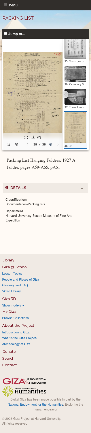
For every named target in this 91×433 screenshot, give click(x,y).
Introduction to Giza (16, 332)
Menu (13, 5)
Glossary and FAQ (15, 285)
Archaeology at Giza (16, 344)
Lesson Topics (12, 273)
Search (8, 358)
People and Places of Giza (20, 279)
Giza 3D (9, 299)
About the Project (18, 325)
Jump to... (16, 34)
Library (8, 260)
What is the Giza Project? (20, 338)
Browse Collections (15, 318)
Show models (11, 305)
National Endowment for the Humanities (35, 404)
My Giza (9, 311)
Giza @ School (15, 267)
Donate (9, 352)
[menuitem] (45, 305)
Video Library (11, 291)
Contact (9, 365)
